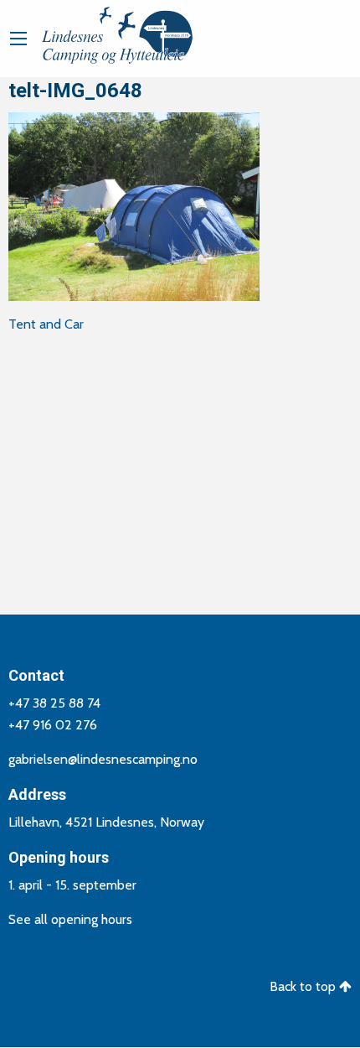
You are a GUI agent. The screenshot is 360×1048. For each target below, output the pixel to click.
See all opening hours (70, 919)
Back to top (304, 986)
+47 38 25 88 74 (54, 703)
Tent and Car (46, 324)
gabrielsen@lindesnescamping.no (103, 759)
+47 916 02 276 (52, 725)
